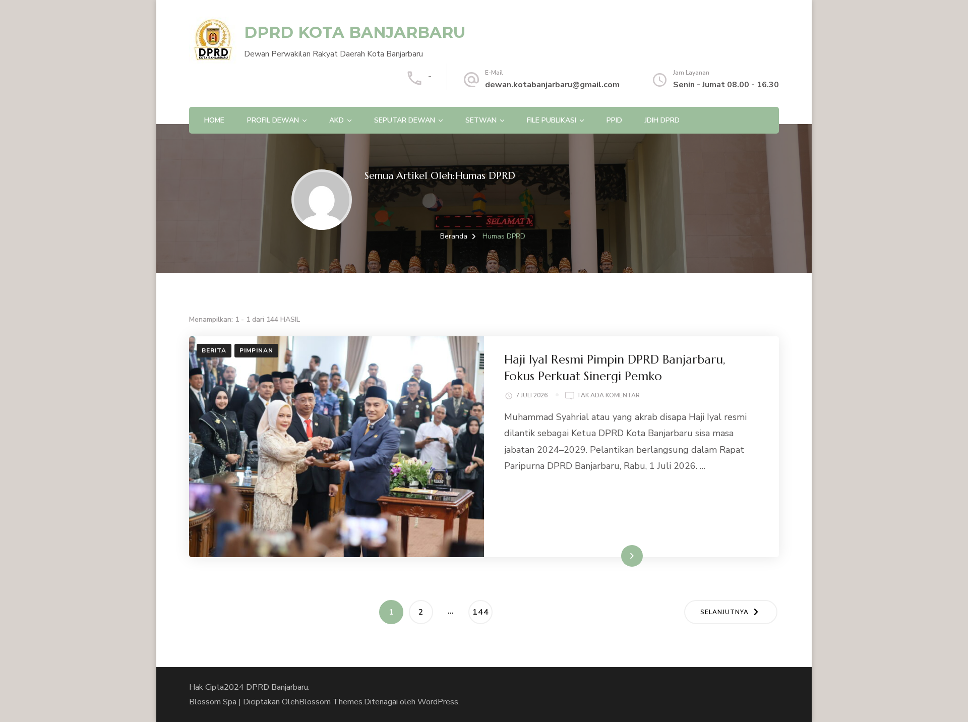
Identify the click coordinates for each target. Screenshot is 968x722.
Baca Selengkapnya (608, 556)
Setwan (481, 120)
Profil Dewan (273, 120)
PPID (614, 120)
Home (214, 120)
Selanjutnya (724, 612)
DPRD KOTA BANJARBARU (354, 32)
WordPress (437, 701)
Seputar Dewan (404, 120)
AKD (336, 120)
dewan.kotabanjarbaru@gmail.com (552, 84)
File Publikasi (551, 120)
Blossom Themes (330, 701)
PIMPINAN (256, 350)
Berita (214, 350)
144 (482, 612)
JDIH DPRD (662, 120)
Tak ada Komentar (608, 396)
